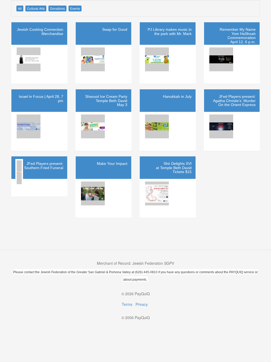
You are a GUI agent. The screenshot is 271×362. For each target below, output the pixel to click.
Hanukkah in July (177, 96)
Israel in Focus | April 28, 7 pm (41, 98)
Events (75, 8)
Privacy (142, 304)
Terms (127, 304)
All (20, 8)
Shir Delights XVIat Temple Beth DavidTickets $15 (174, 167)
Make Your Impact (112, 163)
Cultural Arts (36, 8)
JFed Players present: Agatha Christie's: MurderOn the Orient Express (234, 100)
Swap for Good (114, 29)
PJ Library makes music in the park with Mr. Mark (170, 31)
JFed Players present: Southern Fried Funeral (43, 165)
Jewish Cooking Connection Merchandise (40, 31)
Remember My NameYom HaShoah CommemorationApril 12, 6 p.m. (238, 35)
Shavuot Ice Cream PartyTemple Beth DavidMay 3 (106, 100)
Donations (57, 8)
